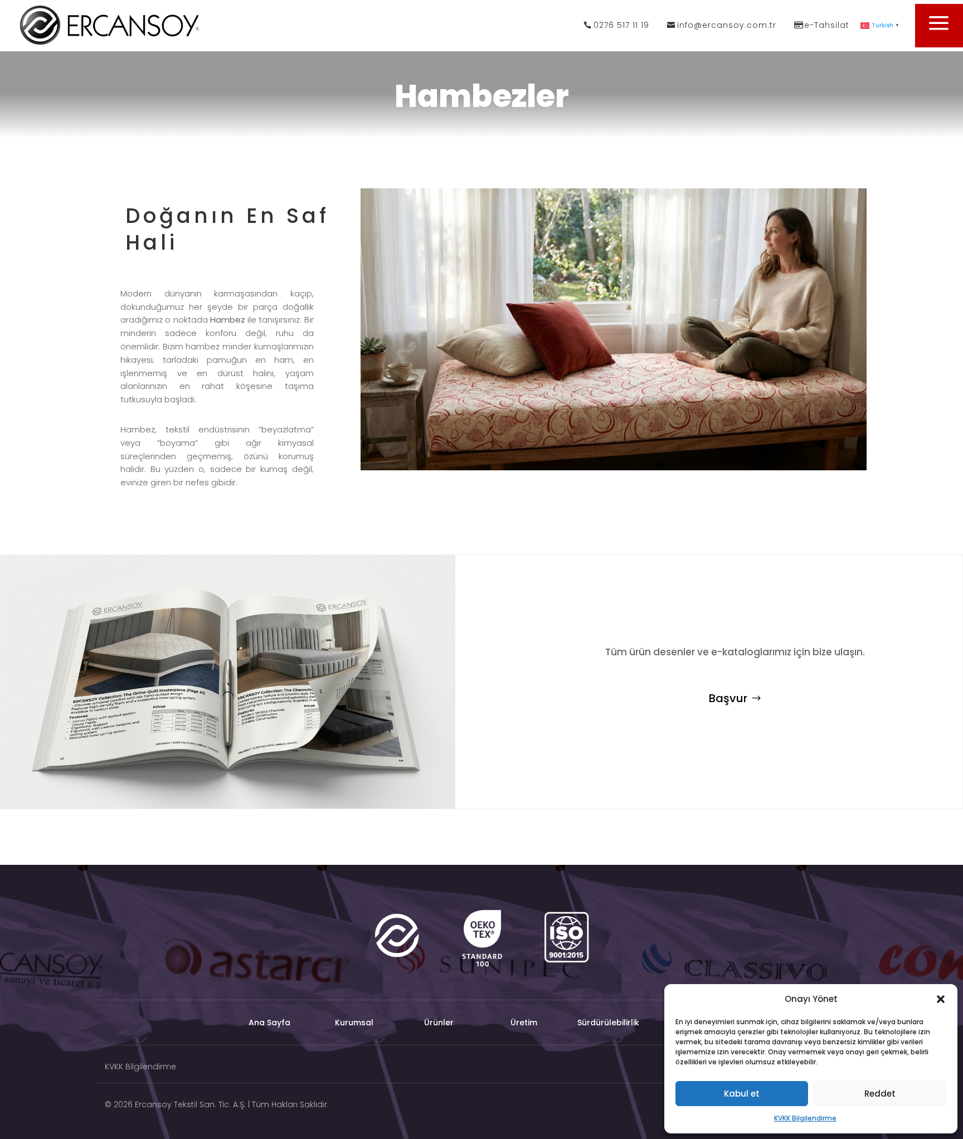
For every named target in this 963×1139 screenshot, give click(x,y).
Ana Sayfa (269, 1023)
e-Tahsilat (826, 25)
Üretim (523, 1023)
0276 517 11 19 (621, 25)
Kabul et (742, 1093)
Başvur (728, 698)
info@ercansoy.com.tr (726, 25)
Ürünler (439, 1023)
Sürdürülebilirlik (608, 1023)
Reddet (880, 1093)
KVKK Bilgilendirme (805, 1118)
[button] (940, 999)
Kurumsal (354, 1023)
